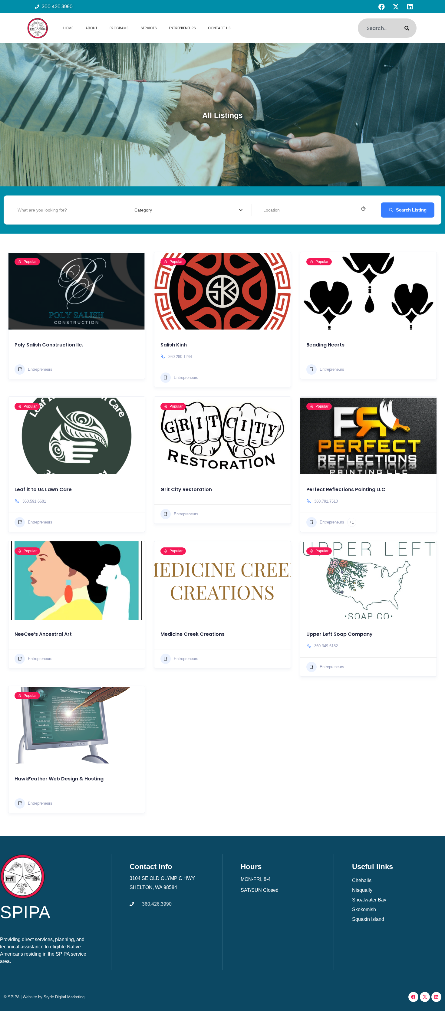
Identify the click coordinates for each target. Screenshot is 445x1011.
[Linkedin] (410, 6)
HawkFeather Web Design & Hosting (59, 778)
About (91, 28)
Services (149, 28)
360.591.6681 (34, 501)
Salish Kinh (173, 344)
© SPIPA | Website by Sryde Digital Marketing (44, 997)
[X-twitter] (395, 6)
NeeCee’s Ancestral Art (43, 634)
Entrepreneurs (182, 28)
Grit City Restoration (186, 489)
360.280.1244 (180, 356)
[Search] (407, 28)
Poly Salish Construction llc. (49, 344)
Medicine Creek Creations (192, 634)
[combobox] (377, 28)
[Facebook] (381, 6)
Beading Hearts (325, 344)
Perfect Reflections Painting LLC (345, 489)
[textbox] (188, 210)
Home (68, 28)
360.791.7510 (326, 501)
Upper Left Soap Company (339, 634)
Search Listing (411, 209)
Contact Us (219, 28)
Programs (119, 28)
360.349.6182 (326, 646)
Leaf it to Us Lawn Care (43, 489)
